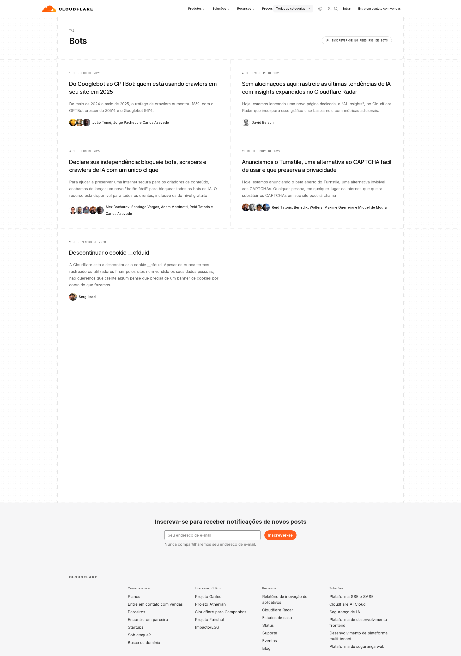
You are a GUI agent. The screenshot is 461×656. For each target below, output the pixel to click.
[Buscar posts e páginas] (336, 8)
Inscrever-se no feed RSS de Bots (360, 40)
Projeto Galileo (208, 596)
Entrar (347, 8)
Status (268, 625)
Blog (266, 648)
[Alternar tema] (330, 8)
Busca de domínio (144, 642)
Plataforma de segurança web (356, 646)
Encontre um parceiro (148, 619)
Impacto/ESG (207, 627)
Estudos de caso (277, 617)
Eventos (269, 640)
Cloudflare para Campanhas (220, 611)
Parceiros (136, 611)
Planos (134, 596)
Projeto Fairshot (209, 619)
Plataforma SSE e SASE (351, 596)
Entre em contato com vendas (379, 8)
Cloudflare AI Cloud (347, 604)
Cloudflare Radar (277, 610)
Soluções (219, 8)
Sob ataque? (139, 635)
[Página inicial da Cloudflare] (68, 9)
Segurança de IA (344, 611)
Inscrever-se (280, 535)
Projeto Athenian (210, 604)
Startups (135, 627)
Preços (267, 8)
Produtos (195, 8)
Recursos (244, 8)
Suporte (269, 633)
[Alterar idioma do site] (320, 8)
